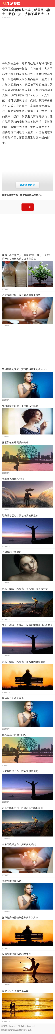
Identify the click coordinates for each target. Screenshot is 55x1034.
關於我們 (5, 1030)
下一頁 (27, 207)
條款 (21, 1030)
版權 (30, 1030)
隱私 (25, 1030)
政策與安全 (14, 1030)
